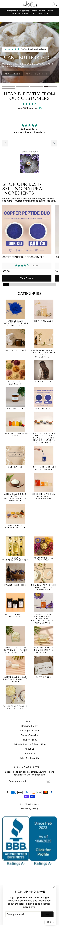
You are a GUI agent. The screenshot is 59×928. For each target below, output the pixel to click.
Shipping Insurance (29, 730)
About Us (29, 749)
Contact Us (29, 753)
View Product (26, 278)
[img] (29, 104)
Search (29, 721)
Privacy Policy (29, 739)
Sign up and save (27, 767)
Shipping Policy (29, 726)
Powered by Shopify (29, 809)
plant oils (12, 74)
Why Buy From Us (29, 758)
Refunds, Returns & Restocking (29, 744)
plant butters (36, 74)
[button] (5, 143)
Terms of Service (30, 735)
